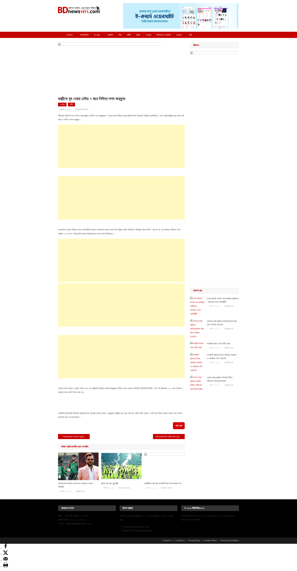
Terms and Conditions (230, 540)
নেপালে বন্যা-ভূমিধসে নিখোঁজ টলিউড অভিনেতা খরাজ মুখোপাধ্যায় (219, 379)
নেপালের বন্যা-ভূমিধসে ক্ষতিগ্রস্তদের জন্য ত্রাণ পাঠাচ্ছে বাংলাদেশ (222, 323)
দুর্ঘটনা (138, 35)
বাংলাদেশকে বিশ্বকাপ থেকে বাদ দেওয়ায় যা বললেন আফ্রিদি (75, 485)
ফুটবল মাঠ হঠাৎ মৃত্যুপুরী (109, 483)
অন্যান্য (179, 35)
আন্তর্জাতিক (84, 35)
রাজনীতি (110, 35)
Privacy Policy (194, 540)
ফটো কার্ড (178, 425)
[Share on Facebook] (5, 548)
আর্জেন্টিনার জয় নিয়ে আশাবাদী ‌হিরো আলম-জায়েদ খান (162, 483)
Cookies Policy (210, 540)
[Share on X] (5, 554)
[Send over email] (5, 560)
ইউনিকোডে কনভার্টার (163, 35)
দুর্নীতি (129, 35)
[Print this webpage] (5, 566)
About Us (168, 540)
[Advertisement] (121, 146)
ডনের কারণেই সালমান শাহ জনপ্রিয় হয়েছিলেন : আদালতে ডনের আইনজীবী (223, 300)
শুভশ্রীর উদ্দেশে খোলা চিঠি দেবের (218, 343)
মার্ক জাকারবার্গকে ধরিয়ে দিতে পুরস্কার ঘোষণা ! (170, 436)
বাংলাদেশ (69, 35)
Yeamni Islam (81, 109)
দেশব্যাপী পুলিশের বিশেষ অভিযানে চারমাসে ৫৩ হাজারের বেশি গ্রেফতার (221, 357)
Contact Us (180, 540)
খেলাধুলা (148, 35)
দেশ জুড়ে (97, 35)
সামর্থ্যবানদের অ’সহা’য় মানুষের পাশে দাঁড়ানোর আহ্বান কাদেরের (76, 436)
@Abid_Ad (80, 491)
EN (190, 35)
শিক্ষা (120, 35)
